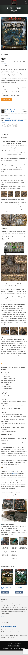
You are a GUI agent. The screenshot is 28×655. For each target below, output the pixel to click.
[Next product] (12, 11)
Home (9, 8)
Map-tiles (17, 8)
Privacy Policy (10, 643)
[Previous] (1, 582)
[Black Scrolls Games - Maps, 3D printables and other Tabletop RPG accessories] (14, 2)
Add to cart (7, 99)
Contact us (4, 617)
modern (18, 120)
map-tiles (14, 120)
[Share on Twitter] (8, 125)
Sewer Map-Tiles (18, 587)
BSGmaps (6, 120)
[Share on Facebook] (5, 125)
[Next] (27, 582)
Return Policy (18, 643)
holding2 (10, 120)
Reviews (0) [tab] (4, 137)
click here (14, 473)
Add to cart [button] (5, 592)
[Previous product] (15, 11)
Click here (4, 63)
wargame (3, 122)
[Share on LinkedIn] (16, 125)
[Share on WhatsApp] (2, 125)
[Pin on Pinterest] (13, 125)
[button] (2, 2)
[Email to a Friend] (10, 125)
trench (21, 120)
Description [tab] (4, 134)
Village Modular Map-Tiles (6, 588)
